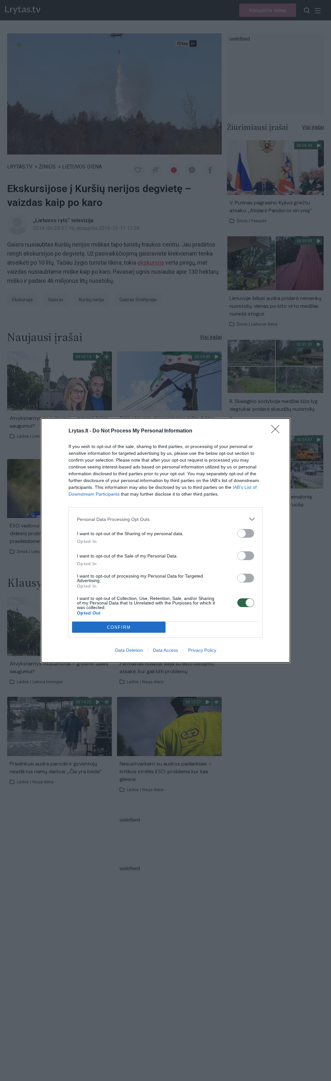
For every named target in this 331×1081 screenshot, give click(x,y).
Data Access (165, 650)
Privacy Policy (202, 650)
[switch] (245, 533)
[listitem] (165, 519)
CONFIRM (119, 627)
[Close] (277, 431)
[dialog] (165, 540)
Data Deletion (129, 650)
